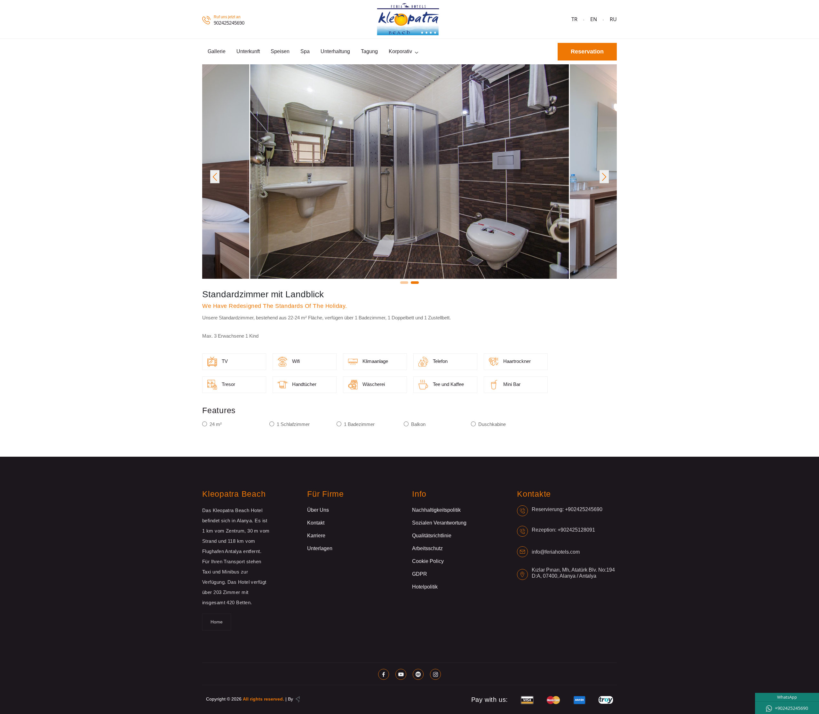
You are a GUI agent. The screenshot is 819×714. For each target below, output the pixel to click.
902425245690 (229, 23)
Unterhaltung (335, 51)
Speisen (280, 51)
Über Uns (318, 510)
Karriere (316, 535)
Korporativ (400, 51)
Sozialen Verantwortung (439, 522)
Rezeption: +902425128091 (563, 530)
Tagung (369, 51)
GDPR (419, 574)
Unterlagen (319, 548)
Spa (305, 51)
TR (574, 19)
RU (613, 19)
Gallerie (217, 51)
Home (217, 621)
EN (593, 19)
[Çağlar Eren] (297, 699)
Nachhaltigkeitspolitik (436, 510)
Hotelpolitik (425, 587)
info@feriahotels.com (556, 552)
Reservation (587, 51)
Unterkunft (248, 51)
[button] (214, 177)
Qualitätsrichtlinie (431, 535)
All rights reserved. (263, 699)
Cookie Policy (428, 561)
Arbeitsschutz (427, 548)
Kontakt (315, 522)
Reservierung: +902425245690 (567, 509)
